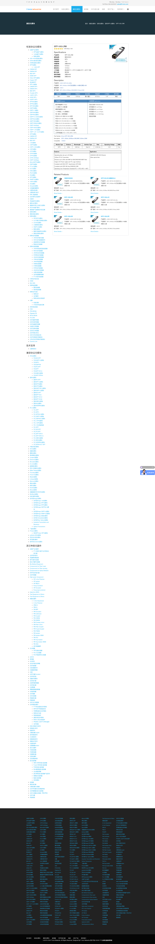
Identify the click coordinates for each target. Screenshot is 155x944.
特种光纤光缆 (119, 829)
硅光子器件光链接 (86, 890)
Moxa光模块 (85, 827)
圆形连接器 (57, 845)
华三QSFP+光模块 (74, 859)
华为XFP (57, 917)
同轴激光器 (105, 922)
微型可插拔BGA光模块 (45, 897)
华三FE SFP (73, 874)
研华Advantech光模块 (87, 877)
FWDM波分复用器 (120, 886)
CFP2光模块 (43, 818)
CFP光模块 (29, 924)
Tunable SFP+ (29, 863)
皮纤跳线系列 (119, 852)
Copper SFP (29, 850)
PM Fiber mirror (106, 847)
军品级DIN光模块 (44, 868)
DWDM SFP (29, 841)
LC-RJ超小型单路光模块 (46, 886)
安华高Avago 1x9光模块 (87, 838)
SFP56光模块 (29, 874)
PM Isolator (105, 856)
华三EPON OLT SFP (74, 888)
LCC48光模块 (43, 888)
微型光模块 (42, 895)
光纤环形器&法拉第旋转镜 (122, 908)
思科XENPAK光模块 (74, 847)
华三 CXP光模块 (74, 865)
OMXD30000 (68, 178)
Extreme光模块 (73, 904)
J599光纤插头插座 (44, 904)
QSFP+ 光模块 (29, 881)
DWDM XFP (29, 910)
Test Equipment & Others (108, 818)
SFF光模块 (42, 843)
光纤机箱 (118, 841)
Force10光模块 (73, 919)
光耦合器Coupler (120, 850)
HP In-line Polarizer (86, 908)
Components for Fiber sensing (89, 897)
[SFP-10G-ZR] (95, 219)
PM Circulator (105, 834)
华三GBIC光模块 (74, 881)
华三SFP (72, 852)
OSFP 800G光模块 (30, 899)
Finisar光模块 (85, 865)
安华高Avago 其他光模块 (88, 852)
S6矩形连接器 (58, 823)
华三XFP (72, 870)
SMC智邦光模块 (86, 834)
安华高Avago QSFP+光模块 (88, 847)
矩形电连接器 (58, 847)
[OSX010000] (58, 181)
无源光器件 (119, 874)
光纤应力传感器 (58, 888)
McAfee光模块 (85, 832)
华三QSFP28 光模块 (74, 861)
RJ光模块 (42, 841)
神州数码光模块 (73, 899)
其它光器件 (119, 865)
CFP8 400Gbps (44, 823)
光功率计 (104, 886)
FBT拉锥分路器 (106, 874)
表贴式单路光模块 (44, 899)
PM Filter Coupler (106, 850)
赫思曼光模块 (73, 910)
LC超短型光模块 (44, 890)
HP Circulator (85, 917)
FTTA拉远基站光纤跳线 (121, 823)
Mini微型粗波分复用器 (121, 888)
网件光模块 (84, 823)
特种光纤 (57, 852)
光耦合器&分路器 (120, 906)
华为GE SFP (58, 906)
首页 (86, 23)
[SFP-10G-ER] (58, 219)
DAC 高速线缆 (43, 861)
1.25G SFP (29, 836)
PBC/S (104, 829)
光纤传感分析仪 (58, 890)
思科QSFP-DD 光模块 (75, 829)
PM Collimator (105, 836)
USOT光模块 (43, 847)
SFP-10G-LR (105, 197)
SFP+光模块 (29, 854)
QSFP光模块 (29, 879)
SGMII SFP (29, 845)
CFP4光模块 (43, 820)
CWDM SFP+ (29, 856)
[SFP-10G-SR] (58, 200)
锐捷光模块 (72, 895)
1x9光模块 (28, 915)
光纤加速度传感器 (59, 881)
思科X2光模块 (73, 845)
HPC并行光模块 (44, 883)
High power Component (87, 906)
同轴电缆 (104, 924)
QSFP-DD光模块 (30, 892)
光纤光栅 (118, 915)
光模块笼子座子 (44, 859)
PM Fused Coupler (106, 852)
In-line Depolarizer (106, 823)
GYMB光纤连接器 (44, 922)
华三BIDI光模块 (73, 883)
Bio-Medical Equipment (87, 892)
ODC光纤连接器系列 (45, 906)
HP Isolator (84, 910)
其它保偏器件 (105, 870)
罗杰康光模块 (85, 874)
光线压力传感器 (58, 883)
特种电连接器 (58, 843)
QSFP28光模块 (30, 883)
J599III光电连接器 (44, 924)
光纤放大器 (105, 906)
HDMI (56, 841)
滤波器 (117, 901)
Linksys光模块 (73, 924)
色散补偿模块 (105, 904)
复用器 (86, 9)
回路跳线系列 (119, 856)
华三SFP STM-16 (74, 879)
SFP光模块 (29, 834)
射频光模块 (42, 877)
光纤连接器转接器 (59, 834)
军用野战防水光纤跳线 (121, 827)
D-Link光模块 (73, 908)
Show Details (57, 193)
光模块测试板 (43, 856)
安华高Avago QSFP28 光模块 (89, 845)
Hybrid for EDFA (86, 922)
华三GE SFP (73, 872)
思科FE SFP (73, 820)
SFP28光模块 (29, 872)
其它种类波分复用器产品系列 (123, 892)
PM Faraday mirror (106, 845)
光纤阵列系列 (85, 883)
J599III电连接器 (58, 820)
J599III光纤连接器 (59, 829)
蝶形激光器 (119, 904)
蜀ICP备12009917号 (96, 940)
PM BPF (104, 832)
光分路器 (104, 872)
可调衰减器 (119, 870)
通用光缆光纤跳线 (120, 834)
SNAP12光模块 (43, 845)
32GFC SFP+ (29, 870)
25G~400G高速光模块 (31, 827)
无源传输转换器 (106, 908)
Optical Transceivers (87, 861)
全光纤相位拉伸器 (106, 888)
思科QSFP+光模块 (74, 832)
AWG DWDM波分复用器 (122, 881)
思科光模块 (100, 23)
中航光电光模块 (73, 890)
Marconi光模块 (85, 818)
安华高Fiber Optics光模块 (88, 856)
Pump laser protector (87, 919)
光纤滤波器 (105, 919)
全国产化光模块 (30, 818)
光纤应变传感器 (58, 879)
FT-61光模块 (43, 832)
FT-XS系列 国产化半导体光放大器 (90, 881)
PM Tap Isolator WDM (107, 865)
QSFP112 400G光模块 (31, 888)
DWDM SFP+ (29, 859)
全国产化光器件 (85, 879)
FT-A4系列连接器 (59, 836)
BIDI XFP (28, 913)
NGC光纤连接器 (44, 917)
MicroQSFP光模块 (44, 827)
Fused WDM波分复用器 (122, 883)
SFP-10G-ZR (105, 216)
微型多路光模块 (44, 879)
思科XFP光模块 (73, 825)
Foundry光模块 (73, 917)
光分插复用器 (119, 890)
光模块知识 (57, 901)
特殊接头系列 (119, 845)
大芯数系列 (119, 854)
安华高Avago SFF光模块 (88, 841)
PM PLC (104, 861)
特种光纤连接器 (44, 901)
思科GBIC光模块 (74, 843)
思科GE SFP (73, 834)
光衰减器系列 (105, 892)
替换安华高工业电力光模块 (46, 872)
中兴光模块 (72, 892)
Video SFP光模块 (30, 847)
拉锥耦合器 (119, 872)
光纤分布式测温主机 (59, 892)
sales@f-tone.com (122, 4)
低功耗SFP (29, 852)
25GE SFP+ (29, 868)
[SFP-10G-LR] (95, 200)
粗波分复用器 (119, 897)
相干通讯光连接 (85, 888)
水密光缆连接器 (58, 832)
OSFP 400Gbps (30, 897)
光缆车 (41, 865)
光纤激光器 (105, 910)
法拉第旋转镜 (119, 877)
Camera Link (58, 899)
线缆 (103, 9)
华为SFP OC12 (58, 919)
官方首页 (56, 9)
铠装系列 (118, 847)
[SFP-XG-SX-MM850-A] (95, 181)
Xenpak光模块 (43, 852)
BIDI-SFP (28, 843)
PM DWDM (105, 843)
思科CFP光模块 (73, 827)
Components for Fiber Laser (88, 895)
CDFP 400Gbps (44, 825)
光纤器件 (57, 854)
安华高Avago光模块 (86, 836)
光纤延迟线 (105, 901)
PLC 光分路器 (105, 877)
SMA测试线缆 (58, 863)
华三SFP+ (72, 854)
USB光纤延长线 (58, 838)
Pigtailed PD (58, 870)
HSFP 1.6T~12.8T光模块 (32, 904)
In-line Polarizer (106, 825)
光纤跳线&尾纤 (119, 820)
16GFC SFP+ (29, 865)
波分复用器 (119, 879)
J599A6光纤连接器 (44, 919)
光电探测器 (105, 915)
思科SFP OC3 (73, 836)
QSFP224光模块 (30, 890)
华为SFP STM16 (59, 924)
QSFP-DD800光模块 (31, 895)
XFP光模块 (29, 906)
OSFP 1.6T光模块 (30, 901)
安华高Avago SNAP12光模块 (89, 850)
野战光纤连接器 (44, 910)
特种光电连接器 (44, 913)
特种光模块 (29, 825)
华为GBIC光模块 (59, 922)
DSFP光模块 (43, 829)
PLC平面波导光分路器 (107, 879)
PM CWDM (105, 841)
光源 (103, 897)
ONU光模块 (43, 836)
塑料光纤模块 (43, 870)
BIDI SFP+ (28, 861)
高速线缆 (118, 917)
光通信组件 (119, 861)
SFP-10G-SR (68, 197)
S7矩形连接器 (58, 825)
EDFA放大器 (95, 9)
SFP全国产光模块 (30, 820)
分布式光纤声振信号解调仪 (61, 897)
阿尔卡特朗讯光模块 (74, 913)
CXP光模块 (29, 922)
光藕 (56, 859)
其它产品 (110, 9)
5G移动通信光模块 (30, 832)
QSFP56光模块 (30, 886)
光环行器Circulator (106, 899)
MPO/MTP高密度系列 (121, 825)
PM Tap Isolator (106, 863)
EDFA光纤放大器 (86, 901)
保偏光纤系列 (119, 859)
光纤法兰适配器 (120, 818)
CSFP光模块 (29, 917)
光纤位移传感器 (58, 886)
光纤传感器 (84, 904)
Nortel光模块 (85, 825)
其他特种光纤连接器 (45, 908)
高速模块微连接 (85, 886)
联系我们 (120, 9)
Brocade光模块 (73, 906)
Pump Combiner (86, 915)
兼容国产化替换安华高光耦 (46, 874)
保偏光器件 (105, 820)
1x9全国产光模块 (30, 823)
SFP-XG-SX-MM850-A (108, 178)
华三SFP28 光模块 (74, 856)
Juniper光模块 (73, 901)
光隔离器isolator (120, 863)
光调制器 (104, 913)
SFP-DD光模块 (30, 877)
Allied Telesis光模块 (74, 915)
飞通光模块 (84, 863)
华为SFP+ (57, 910)
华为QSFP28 (58, 913)
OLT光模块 (42, 834)
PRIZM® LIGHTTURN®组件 (123, 838)
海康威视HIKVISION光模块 (88, 829)
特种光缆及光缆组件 (59, 856)
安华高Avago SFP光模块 (88, 843)
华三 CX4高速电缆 (74, 868)
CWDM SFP (29, 838)
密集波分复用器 (120, 895)
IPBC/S (104, 827)
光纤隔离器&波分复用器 (122, 910)
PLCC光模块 (43, 838)
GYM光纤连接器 (59, 827)
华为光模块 (57, 904)
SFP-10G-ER (68, 216)
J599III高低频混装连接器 (46, 915)
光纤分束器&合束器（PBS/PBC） (124, 913)
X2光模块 (42, 850)
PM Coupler (105, 838)
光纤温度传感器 (58, 877)
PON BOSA (57, 868)
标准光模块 (65, 9)
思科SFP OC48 (73, 841)
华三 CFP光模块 (74, 863)
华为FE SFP (58, 915)
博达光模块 (84, 820)
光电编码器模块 (44, 854)
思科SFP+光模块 (109, 23)
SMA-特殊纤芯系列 (120, 843)
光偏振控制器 (105, 895)
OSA (56, 865)
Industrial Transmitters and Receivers (91, 859)
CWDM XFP (29, 908)
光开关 (104, 881)
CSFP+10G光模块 (30, 919)
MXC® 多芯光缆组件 (121, 836)
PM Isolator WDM (106, 859)
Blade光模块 (73, 922)
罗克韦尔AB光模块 (86, 872)
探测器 (104, 883)
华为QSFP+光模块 (59, 908)
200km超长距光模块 (31, 829)
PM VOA (104, 868)
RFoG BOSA (58, 872)
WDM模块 (118, 899)
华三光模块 (72, 850)
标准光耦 (57, 861)
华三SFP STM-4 (73, 877)
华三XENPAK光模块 (74, 886)
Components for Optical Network (90, 899)
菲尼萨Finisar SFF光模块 (88, 868)
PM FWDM (105, 854)
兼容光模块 (76, 9)
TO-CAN (57, 874)
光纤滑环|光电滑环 (44, 863)
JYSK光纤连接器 (59, 818)
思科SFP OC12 (73, 838)
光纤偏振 (104, 917)
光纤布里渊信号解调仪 (60, 895)
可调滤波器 (119, 868)
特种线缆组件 (119, 832)
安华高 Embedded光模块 (88, 854)
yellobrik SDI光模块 (86, 870)
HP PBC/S (84, 913)
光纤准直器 (105, 890)
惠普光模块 (72, 897)
